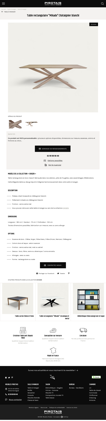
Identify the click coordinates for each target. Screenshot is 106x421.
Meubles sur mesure (53, 335)
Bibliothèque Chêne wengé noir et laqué (88, 302)
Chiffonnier (93, 395)
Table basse (50, 398)
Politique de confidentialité (57, 407)
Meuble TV (49, 393)
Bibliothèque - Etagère (54, 388)
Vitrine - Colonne (52, 390)
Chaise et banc (33, 400)
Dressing (92, 398)
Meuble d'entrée (34, 398)
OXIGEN (66, 208)
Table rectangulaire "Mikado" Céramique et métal (53, 302)
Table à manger (9, 12)
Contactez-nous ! (54, 265)
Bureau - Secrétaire (76, 388)
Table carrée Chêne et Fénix (17, 302)
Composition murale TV (54, 395)
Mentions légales (34, 407)
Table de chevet (95, 390)
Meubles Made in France (53, 354)
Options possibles (55, 160)
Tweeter (62, 273)
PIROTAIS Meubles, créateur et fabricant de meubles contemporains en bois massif (53, 3)
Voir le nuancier (54, 165)
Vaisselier (31, 393)
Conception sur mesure (83, 337)
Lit (90, 388)
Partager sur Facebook (46, 273)
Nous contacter (15, 400)
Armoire (92, 400)
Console (31, 395)
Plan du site (44, 407)
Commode (93, 393)
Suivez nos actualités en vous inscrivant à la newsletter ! (51, 370)
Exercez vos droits (72, 407)
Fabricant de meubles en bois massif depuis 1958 (23, 335)
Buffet (30, 390)
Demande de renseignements (54, 149)
